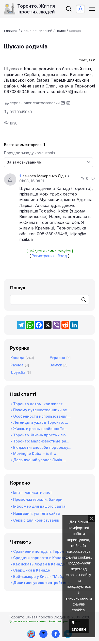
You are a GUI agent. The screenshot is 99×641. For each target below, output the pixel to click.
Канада (75, 31)
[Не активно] (56, 634)
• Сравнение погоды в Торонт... (39, 551)
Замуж (56, 365)
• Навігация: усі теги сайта (35, 513)
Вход (62, 256)
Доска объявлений (36, 31)
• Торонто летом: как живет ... (38, 404)
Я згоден (79, 626)
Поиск (61, 31)
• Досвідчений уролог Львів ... (38, 460)
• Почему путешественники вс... (40, 410)
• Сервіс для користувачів (34, 520)
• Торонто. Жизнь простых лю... (39, 435)
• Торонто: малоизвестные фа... (39, 441)
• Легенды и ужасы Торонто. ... (39, 422)
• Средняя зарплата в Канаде (38, 558)
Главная (11, 31)
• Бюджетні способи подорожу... (40, 447)
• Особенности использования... (40, 416)
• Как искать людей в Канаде (37, 564)
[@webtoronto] (43, 634)
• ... (41, 582)
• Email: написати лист (31, 492)
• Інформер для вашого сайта (37, 506)
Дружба (17, 372)
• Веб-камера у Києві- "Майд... (39, 576)
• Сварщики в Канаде (30, 570)
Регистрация (43, 256)
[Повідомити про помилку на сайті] (31, 634)
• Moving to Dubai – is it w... (34, 453)
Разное (17, 365)
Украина (57, 357)
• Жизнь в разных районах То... (39, 428)
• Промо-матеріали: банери (36, 499)
